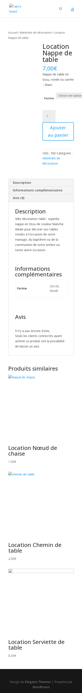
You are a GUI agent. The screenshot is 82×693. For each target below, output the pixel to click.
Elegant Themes (38, 682)
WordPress (41, 687)
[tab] (41, 183)
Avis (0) (18, 198)
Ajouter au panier (58, 131)
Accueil (12, 32)
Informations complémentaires (38, 190)
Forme (49, 98)
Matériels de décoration (36, 32)
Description (22, 182)
